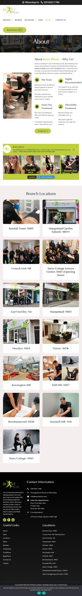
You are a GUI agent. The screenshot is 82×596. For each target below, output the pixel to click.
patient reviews (40, 68)
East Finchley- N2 (48, 538)
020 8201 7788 (51, 2)
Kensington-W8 (48, 552)
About (5, 531)
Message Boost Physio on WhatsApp (43, 493)
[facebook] (8, 519)
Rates (5, 542)
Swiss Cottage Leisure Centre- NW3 (55, 574)
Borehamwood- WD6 (50, 560)
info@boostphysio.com (38, 496)
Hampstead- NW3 (48, 542)
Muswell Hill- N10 (48, 563)
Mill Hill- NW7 (47, 556)
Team (5, 534)
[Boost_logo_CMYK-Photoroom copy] (11, 481)
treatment (57, 68)
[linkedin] (13, 519)
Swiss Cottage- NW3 (49, 567)
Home (38, 47)
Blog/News (7, 556)
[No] (79, 591)
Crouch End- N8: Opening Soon (53, 534)
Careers (6, 563)
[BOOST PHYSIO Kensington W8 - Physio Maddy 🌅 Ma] (12, 164)
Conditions (7, 552)
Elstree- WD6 (47, 549)
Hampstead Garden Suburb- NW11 (55, 570)
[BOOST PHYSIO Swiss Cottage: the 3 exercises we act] (51, 164)
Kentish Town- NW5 (49, 531)
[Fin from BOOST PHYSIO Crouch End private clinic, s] (70, 164)
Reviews (6, 545)
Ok (39, 593)
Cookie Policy (62, 585)
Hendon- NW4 (47, 545)
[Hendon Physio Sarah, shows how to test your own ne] (31, 164)
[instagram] (4, 519)
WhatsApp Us (32, 2)
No (44, 593)
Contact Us (7, 560)
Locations (6, 538)
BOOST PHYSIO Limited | (33, 585)
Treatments (7, 549)
